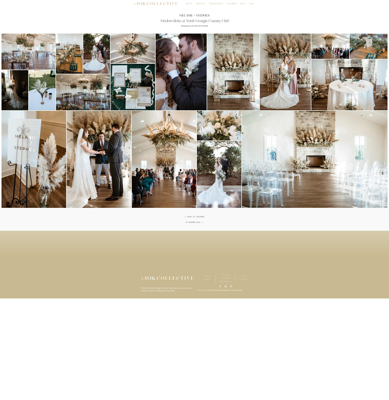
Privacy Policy (214, 290)
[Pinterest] (231, 286)
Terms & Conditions (223, 290)
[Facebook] (220, 286)
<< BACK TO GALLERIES (194, 217)
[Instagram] (225, 286)
